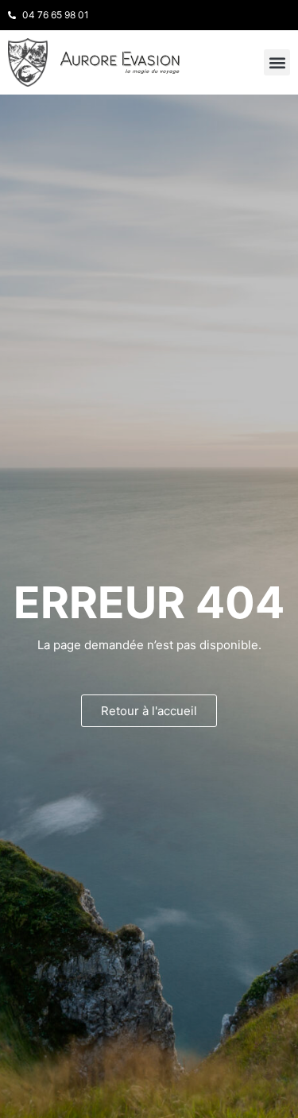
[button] (277, 62)
